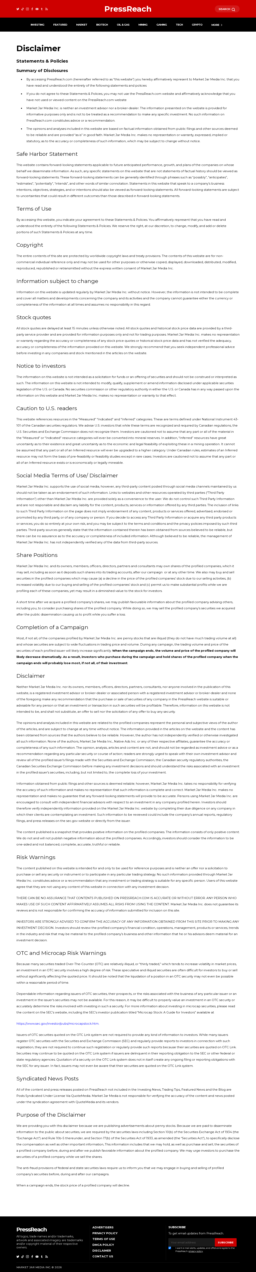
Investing (37, 24)
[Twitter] (17, 9)
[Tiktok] (22, 9)
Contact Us (102, 1256)
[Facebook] (32, 9)
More (215, 24)
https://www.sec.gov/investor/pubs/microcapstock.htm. (57, 1023)
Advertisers (103, 1227)
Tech (179, 24)
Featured (60, 24)
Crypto (197, 24)
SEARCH (225, 9)
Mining (142, 24)
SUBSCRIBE (225, 1242)
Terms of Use (103, 1239)
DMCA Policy (103, 1245)
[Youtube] (37, 9)
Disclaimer (101, 1250)
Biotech (102, 24)
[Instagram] (27, 9)
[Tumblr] (41, 9)
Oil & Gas (123, 24)
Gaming (161, 24)
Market (81, 24)
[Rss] (46, 9)
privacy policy (195, 1251)
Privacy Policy (105, 1233)
